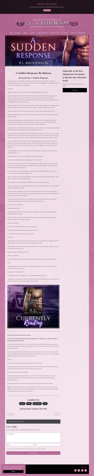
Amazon (22, 403)
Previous (11, 414)
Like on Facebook (75, 470)
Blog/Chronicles (42, 32)
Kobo (45, 403)
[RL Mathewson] (47, 23)
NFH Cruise (64, 32)
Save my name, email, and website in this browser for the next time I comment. (27, 449)
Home (11, 32)
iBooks (28, 403)
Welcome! (18, 32)
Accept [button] (13, 471)
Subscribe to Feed (85, 470)
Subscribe (47, 10)
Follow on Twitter (79, 470)
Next (56, 414)
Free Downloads (54, 32)
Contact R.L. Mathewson (77, 32)
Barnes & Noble (37, 403)
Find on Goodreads (82, 470)
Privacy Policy (84, 467)
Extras (32, 32)
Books (25, 32)
